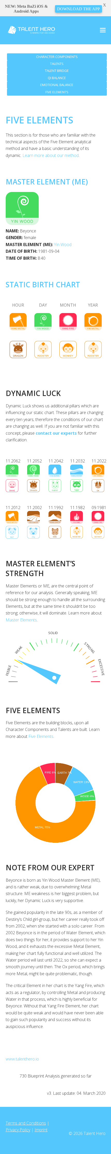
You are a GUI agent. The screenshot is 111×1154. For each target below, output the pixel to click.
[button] (103, 30)
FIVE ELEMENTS (56, 92)
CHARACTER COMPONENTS (57, 56)
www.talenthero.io (22, 1059)
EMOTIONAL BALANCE (56, 84)
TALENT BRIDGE (57, 70)
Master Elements (21, 620)
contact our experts (56, 433)
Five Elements (40, 736)
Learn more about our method (50, 155)
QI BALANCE (57, 77)
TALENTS (57, 63)
